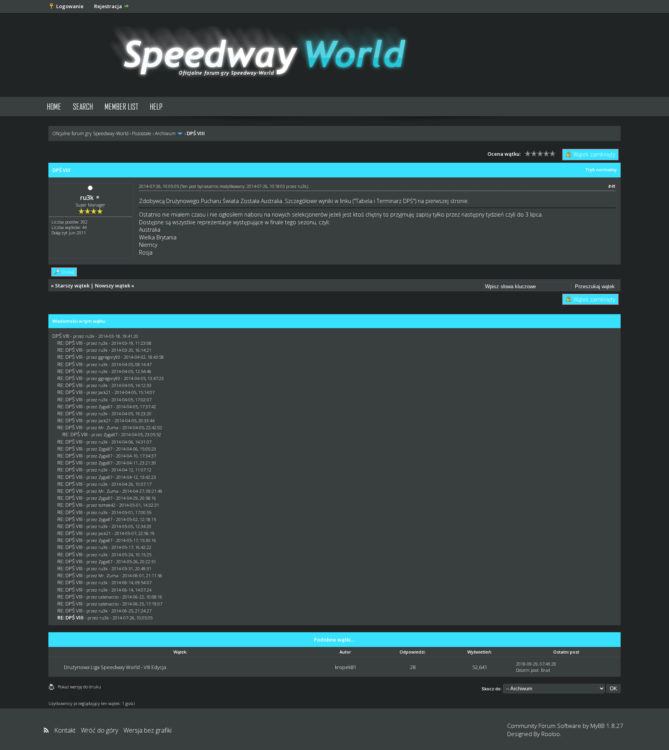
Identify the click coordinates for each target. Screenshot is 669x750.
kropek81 (345, 667)
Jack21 (104, 392)
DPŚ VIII (60, 335)
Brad (545, 670)
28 (412, 667)
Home (54, 106)
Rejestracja (108, 6)
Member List (121, 106)
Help (156, 106)
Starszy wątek (72, 285)
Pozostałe (141, 133)
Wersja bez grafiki (148, 730)
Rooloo (550, 734)
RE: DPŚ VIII (69, 342)
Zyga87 (105, 406)
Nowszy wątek (112, 285)
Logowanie (70, 6)
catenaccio (108, 597)
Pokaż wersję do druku (79, 687)
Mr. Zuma (108, 427)
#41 (612, 186)
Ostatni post (527, 670)
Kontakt (64, 730)
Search (83, 106)
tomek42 (106, 505)
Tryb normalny (601, 169)
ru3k (87, 197)
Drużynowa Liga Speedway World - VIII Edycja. (115, 667)
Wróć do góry (99, 730)
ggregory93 (109, 357)
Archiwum (165, 133)
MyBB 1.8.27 (606, 725)
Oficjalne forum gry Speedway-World (90, 133)
